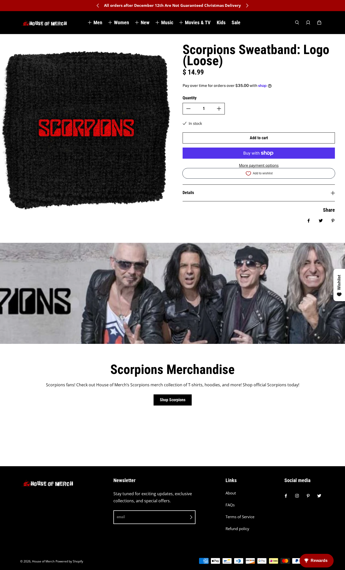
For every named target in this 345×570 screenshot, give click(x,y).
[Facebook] (285, 495)
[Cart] (319, 22)
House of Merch (43, 561)
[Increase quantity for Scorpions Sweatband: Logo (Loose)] (219, 108)
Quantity (189, 98)
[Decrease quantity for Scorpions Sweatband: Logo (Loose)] (188, 108)
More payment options (259, 165)
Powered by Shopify (69, 561)
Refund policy (237, 528)
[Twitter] (319, 495)
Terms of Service (240, 516)
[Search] (297, 22)
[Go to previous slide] (98, 6)
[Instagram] (297, 495)
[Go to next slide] (247, 6)
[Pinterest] (308, 495)
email (121, 517)
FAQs (230, 505)
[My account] (308, 22)
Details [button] (188, 192)
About (231, 493)
